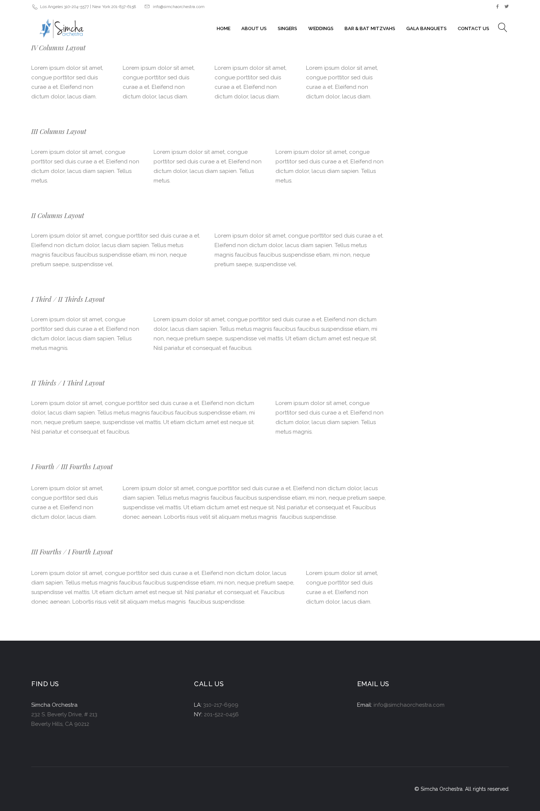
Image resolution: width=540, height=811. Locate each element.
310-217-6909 (220, 705)
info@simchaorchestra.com (179, 6)
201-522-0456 (221, 714)
